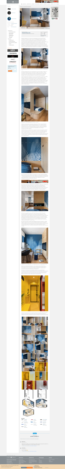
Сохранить (46, 467)
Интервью (40, 460)
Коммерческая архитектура (11, 35)
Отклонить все (30, 467)
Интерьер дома (21, 459)
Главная (21, 4)
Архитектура (10, 30)
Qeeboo (25, 419)
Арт (39, 459)
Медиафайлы (51, 461)
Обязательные (37, 465)
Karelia (33, 122)
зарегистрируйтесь (27, 451)
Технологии (40, 462)
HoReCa (10, 43)
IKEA (42, 69)
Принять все (24, 467)
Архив (50, 460)
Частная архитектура (32, 459)
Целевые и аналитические (38, 467)
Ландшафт (10, 37)
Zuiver (30, 69)
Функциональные (37, 466)
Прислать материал (51, 459)
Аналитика (40, 461)
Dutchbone (37, 122)
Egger (35, 419)
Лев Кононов (13, 12)
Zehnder (35, 69)
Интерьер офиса (21, 462)
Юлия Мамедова (14, 18)
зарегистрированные (43, 35)
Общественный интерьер (13, 42)
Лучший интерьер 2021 (26, 32)
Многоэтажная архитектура (11, 33)
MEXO (26, 264)
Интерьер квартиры (14, 23)
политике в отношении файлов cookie (6, 467)
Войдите (23, 451)
